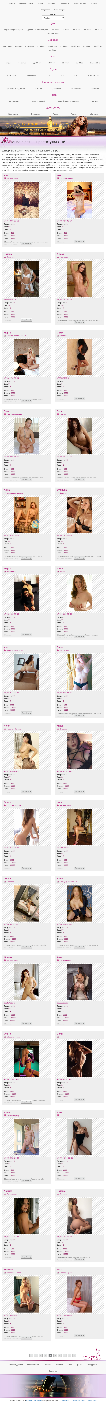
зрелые (18, 46)
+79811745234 (63, 847)
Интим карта (59, 9)
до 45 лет (87, 46)
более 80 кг (95, 62)
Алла (60, 878)
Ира (6, 647)
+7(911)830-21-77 (11, 771)
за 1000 (55, 29)
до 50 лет (53, 50)
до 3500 (87, 29)
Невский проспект (14, 414)
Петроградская (66, 1272)
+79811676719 (10, 299)
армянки (95, 88)
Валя (60, 647)
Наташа (8, 254)
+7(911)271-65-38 (11, 847)
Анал (69, 1364)
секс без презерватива (68, 101)
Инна (60, 568)
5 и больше (93, 75)
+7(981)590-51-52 (11, 456)
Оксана (8, 878)
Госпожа (47, 1364)
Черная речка (65, 805)
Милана (8, 1269)
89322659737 (62, 1002)
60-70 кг (65, 62)
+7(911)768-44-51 (64, 1315)
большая (11, 75)
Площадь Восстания (68, 881)
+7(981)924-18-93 (64, 924)
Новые (12, 3)
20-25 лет (75, 46)
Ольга (7, 1033)
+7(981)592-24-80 (11, 1158)
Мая (59, 175)
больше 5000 (53, 33)
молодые (7, 46)
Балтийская (12, 571)
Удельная (64, 257)
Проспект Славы (14, 728)
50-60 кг (51, 62)
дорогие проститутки (14, 29)
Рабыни (59, 1364)
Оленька (62, 489)
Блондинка (13, 114)
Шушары (63, 728)
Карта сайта (92, 1400)
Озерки (63, 414)
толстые (22, 62)
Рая (6, 175)
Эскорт (40, 3)
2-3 (62, 75)
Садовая (10, 881)
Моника (8, 957)
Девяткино (11, 257)
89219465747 (9, 1002)
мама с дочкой (38, 101)
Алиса (60, 254)
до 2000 (76, 29)
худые (8, 62)
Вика (6, 411)
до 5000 (98, 29)
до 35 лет (41, 46)
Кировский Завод (14, 1272)
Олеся (7, 802)
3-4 (75, 75)
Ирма (60, 332)
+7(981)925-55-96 (64, 692)
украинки (56, 88)
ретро (95, 101)
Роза (59, 957)
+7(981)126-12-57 (64, 220)
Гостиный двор (13, 1115)
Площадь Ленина (67, 178)
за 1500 (66, 29)
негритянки (76, 88)
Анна (7, 489)
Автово (63, 571)
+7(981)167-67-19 (64, 299)
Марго (7, 332)
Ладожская (64, 650)
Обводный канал (14, 1036)
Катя (59, 1269)
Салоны (51, 3)
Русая (55, 114)
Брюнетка (35, 114)
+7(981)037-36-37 (11, 692)
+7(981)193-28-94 (11, 614)
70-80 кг (79, 62)
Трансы (93, 3)
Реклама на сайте (78, 1400)
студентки (29, 46)
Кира (59, 802)
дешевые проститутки (38, 29)
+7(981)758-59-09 (11, 1079)
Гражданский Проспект (16, 335)
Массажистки (80, 3)
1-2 (48, 75)
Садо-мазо (64, 3)
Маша (60, 725)
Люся (7, 725)
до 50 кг (37, 62)
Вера (60, 411)
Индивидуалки (26, 3)
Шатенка (94, 114)
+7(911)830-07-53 (11, 220)
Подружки (45, 9)
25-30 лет (98, 46)
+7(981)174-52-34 (11, 378)
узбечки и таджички (16, 88)
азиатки (38, 88)
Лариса (8, 1191)
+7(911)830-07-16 (11, 535)
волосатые (14, 101)
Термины (53, 1371)
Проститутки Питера (34, 1400)
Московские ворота (15, 493)
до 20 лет (52, 46)
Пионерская (12, 1194)
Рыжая (74, 114)
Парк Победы (65, 960)
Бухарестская (12, 178)
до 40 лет (64, 46)
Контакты (65, 1400)
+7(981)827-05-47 (64, 771)
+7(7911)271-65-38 (65, 1158)
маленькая (31, 75)
